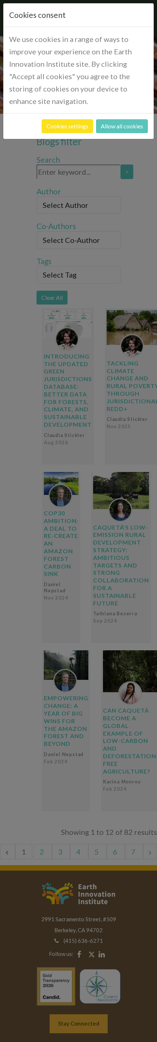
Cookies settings (67, 126)
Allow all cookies (122, 126)
